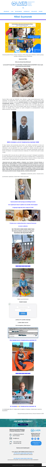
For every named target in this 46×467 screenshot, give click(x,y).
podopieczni (26, 11)
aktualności (6, 11)
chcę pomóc (34, 11)
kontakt (40, 11)
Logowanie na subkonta (36, 443)
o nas (12, 11)
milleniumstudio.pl (31, 465)
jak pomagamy (18, 11)
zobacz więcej (23, 424)
